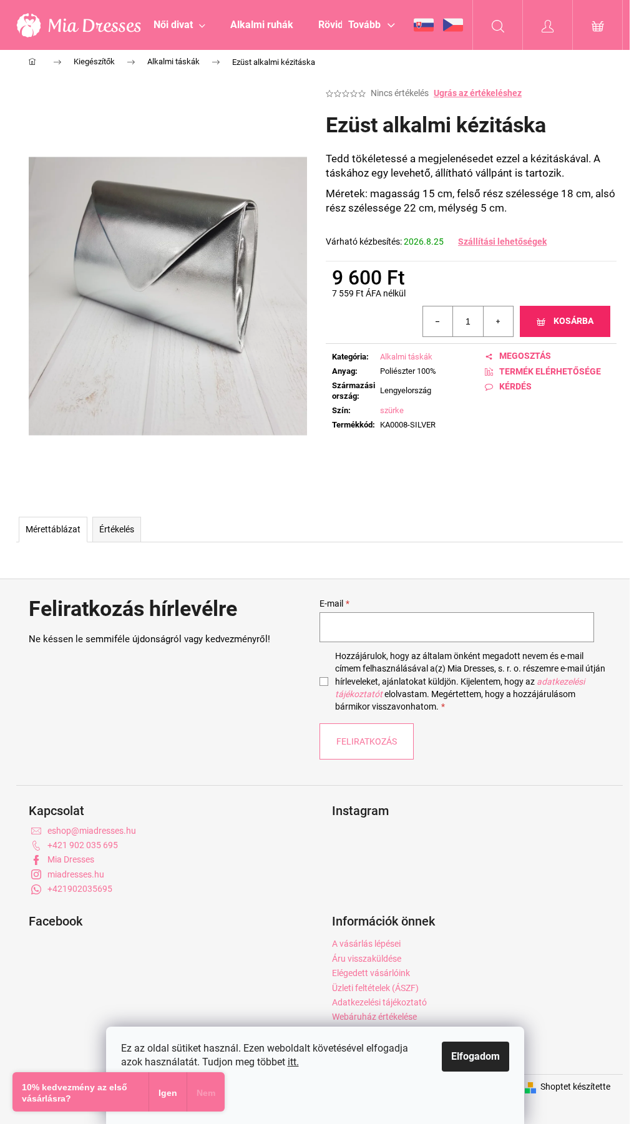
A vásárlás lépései (366, 944)
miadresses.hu (75, 874)
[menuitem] (179, 25)
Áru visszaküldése (366, 959)
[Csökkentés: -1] (438, 321)
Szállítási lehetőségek (502, 242)
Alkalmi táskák (406, 356)
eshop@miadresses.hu (91, 831)
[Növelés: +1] (498, 321)
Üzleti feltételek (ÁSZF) (375, 988)
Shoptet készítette (575, 1087)
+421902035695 (79, 889)
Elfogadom (475, 1056)
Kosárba (573, 321)
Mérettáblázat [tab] (53, 529)
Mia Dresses (70, 859)
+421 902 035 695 (82, 845)
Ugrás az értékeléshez (478, 93)
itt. (293, 1062)
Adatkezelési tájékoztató (379, 1002)
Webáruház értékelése (374, 1017)
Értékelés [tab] (116, 529)
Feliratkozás (366, 741)
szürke (392, 410)
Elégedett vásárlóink (371, 973)
